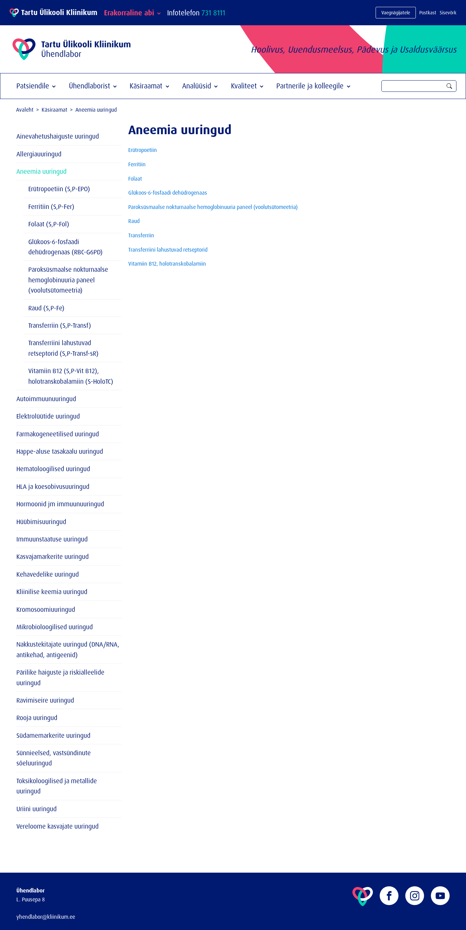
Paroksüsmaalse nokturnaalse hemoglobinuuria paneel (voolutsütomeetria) (68, 279)
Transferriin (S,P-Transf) (59, 325)
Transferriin (141, 235)
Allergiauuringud (38, 154)
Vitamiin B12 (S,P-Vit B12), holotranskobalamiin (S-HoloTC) (70, 376)
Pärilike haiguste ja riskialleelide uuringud (60, 677)
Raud (134, 220)
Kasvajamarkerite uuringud (52, 556)
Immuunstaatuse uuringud (52, 539)
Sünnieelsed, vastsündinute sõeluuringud (53, 758)
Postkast (427, 12)
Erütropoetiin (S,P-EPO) (59, 189)
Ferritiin (137, 164)
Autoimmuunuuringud (46, 399)
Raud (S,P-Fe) (46, 308)
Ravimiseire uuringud (45, 700)
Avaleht (24, 109)
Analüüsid (196, 85)
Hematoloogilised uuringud (53, 469)
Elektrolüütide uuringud (48, 416)
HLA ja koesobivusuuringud (52, 486)
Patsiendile (32, 85)
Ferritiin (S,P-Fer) (51, 206)
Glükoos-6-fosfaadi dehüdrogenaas (167, 192)
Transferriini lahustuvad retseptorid (167, 249)
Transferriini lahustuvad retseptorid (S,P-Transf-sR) (63, 348)
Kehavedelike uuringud (47, 574)
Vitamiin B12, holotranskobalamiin (167, 263)
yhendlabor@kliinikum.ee (45, 916)
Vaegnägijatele (395, 12)
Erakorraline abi (129, 12)
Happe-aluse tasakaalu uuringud (59, 451)
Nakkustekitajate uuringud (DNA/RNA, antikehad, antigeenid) (67, 649)
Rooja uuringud (36, 718)
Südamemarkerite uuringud (53, 735)
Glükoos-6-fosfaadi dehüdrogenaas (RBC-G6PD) (65, 247)
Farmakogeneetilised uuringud (57, 434)
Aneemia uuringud (41, 171)
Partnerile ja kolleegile (310, 85)
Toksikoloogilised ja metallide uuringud (56, 786)
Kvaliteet (244, 85)
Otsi (449, 86)
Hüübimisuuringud (41, 522)
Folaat (135, 178)
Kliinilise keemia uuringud (51, 592)
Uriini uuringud (36, 809)
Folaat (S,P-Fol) (48, 224)
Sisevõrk (448, 12)
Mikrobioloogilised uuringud (54, 627)
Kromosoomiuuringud (45, 609)
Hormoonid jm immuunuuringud (60, 504)
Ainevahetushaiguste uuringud (57, 136)
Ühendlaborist (89, 85)
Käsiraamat (146, 85)
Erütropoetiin (142, 149)
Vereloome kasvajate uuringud (57, 826)
